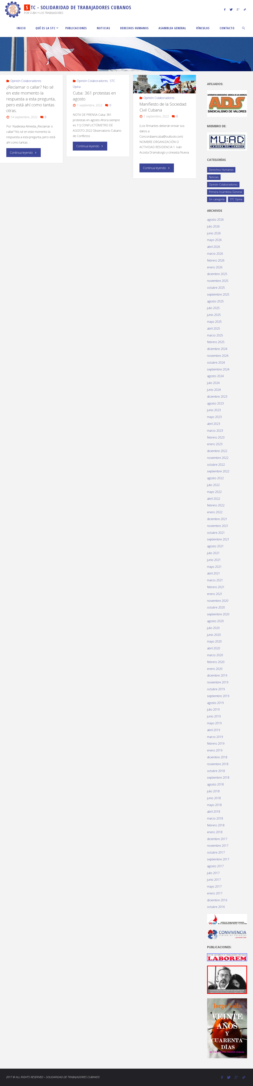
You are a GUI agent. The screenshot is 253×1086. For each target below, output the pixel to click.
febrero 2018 (215, 825)
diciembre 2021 (217, 519)
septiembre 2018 (218, 777)
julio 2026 (213, 226)
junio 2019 (214, 716)
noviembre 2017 (217, 846)
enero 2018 (214, 832)
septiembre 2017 (218, 859)
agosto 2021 (215, 546)
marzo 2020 (215, 655)
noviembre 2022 (217, 458)
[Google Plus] (238, 9)
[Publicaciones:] (227, 957)
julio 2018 (213, 791)
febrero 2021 (215, 587)
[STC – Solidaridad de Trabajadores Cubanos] (13, 9)
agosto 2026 (215, 219)
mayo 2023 (214, 417)
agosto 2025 (215, 301)
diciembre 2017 (217, 839)
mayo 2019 (214, 723)
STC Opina (236, 199)
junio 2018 (214, 798)
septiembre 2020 (218, 614)
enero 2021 (214, 594)
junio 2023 (214, 410)
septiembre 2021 (218, 539)
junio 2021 (214, 560)
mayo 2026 (214, 240)
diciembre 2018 (217, 757)
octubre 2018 (216, 771)
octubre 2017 (216, 852)
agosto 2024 (215, 376)
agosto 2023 (215, 403)
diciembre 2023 (217, 396)
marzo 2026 (215, 254)
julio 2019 (213, 709)
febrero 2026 (215, 260)
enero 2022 (214, 512)
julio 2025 (213, 308)
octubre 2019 (216, 689)
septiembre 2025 (218, 294)
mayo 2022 (214, 492)
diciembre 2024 (217, 349)
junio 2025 (214, 315)
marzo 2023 (215, 431)
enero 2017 (214, 893)
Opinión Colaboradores (25, 81)
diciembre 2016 (217, 900)
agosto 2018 (215, 784)
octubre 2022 (216, 465)
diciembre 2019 (217, 675)
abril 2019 (213, 730)
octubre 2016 (216, 907)
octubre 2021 (216, 533)
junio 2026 (214, 233)
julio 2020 (213, 628)
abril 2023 (213, 424)
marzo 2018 (215, 818)
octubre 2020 (216, 607)
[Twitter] (231, 9)
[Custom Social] (245, 9)
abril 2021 (213, 573)
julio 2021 (213, 553)
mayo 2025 (214, 322)
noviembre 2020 (217, 601)
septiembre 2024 (218, 369)
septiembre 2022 (218, 471)
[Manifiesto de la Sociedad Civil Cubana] (164, 84)
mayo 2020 (214, 641)
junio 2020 (214, 635)
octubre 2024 (216, 362)
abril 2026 (213, 247)
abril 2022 (213, 499)
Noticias (214, 177)
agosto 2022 (215, 478)
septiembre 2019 (218, 696)
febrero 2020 (215, 662)
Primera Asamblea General (225, 192)
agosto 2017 (215, 866)
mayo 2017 (214, 886)
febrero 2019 (215, 743)
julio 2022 (213, 485)
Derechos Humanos (221, 169)
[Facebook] (224, 9)
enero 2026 (214, 267)
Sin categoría (216, 199)
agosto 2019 (215, 703)
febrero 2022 (215, 505)
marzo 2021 (215, 580)
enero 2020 (214, 669)
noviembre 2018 (217, 764)
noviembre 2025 (217, 281)
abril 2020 (213, 648)
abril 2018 (213, 812)
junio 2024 (214, 390)
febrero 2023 (215, 437)
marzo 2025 (215, 335)
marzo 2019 (215, 737)
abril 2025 (213, 328)
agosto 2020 (215, 621)
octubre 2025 (216, 288)
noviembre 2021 (217, 526)
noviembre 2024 (217, 356)
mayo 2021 (214, 567)
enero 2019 (214, 750)
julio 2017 (213, 873)
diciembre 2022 (217, 451)
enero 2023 (214, 444)
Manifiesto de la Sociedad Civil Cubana (162, 107)
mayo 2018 (214, 805)
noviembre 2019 (217, 682)
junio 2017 (214, 880)
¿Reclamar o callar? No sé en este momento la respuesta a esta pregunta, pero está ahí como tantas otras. (31, 99)
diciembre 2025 (217, 274)
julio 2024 (213, 383)
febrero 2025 (215, 342)
